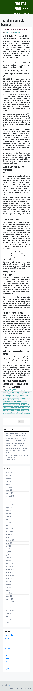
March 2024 (9, 558)
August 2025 (9, 508)
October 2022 (9, 608)
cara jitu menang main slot (23, 395)
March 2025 (9, 522)
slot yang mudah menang (10, 413)
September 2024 (10, 540)
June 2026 (8, 478)
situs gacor (7, 649)
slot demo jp (11, 410)
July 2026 (8, 475)
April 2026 (8, 484)
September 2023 (10, 575)
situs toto (6, 642)
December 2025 (10, 496)
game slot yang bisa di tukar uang (21, 403)
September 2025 (10, 505)
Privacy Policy (27, 688)
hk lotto (6, 645)
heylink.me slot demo (7, 404)
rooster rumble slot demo (19, 407)
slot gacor (6, 655)
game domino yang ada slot (8, 403)
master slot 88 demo (24, 406)
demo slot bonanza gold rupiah (15, 398)
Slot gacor (6, 669)
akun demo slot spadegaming (22, 390)
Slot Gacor (6, 659)
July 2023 (8, 581)
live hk (5, 652)
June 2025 (8, 514)
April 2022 (8, 617)
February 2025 (9, 525)
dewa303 (6, 638)
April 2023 (8, 590)
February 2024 (9, 561)
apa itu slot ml (19, 392)
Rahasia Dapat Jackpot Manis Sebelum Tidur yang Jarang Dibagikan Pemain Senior (17, 444)
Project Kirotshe (21, 6)
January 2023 (9, 599)
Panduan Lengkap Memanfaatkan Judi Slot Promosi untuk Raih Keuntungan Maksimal (17, 439)
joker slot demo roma (16, 404)
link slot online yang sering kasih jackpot (11, 406)
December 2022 (10, 602)
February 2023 (9, 596)
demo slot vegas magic (23, 401)
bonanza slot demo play (12, 395)
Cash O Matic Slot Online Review (15, 29)
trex (9, 685)
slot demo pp (8, 412)
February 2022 (9, 622)
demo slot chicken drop (10, 400)
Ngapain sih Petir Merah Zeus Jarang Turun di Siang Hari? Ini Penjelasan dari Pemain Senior (17, 450)
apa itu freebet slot (12, 392)
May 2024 (8, 552)
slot (5, 665)
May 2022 (8, 614)
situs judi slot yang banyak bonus (13, 409)
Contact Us (19, 688)
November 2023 (10, 569)
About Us (12, 688)
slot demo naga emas (18, 410)
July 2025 (8, 511)
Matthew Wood (17, 32)
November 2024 (10, 534)
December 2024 (10, 531)
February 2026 (9, 490)
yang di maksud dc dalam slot (22, 413)
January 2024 (9, 564)
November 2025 (10, 499)
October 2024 (9, 537)
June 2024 (8, 549)
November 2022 (10, 605)
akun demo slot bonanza (11, 390)
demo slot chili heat (19, 400)
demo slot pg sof (14, 401)
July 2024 (8, 546)
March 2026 (9, 487)
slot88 (5, 662)
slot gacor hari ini (8, 635)
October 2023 (9, 572)
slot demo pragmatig (16, 412)
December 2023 (10, 567)
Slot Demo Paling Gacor (11, 389)
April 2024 (8, 555)
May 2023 (8, 587)
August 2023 (9, 578)
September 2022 (10, 611)
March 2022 (9, 620)
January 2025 (9, 528)
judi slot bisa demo (25, 404)
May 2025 (8, 517)
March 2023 (9, 593)
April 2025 (8, 519)
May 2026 (8, 481)
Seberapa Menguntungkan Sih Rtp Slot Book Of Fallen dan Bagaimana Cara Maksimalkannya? (17, 457)
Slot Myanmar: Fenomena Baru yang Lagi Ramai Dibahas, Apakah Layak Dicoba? (16, 435)
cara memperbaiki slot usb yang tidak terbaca (12, 397)
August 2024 (9, 543)
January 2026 (9, 493)
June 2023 (8, 584)
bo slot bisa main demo (19, 394)
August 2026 (9, 472)
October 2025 (9, 502)
